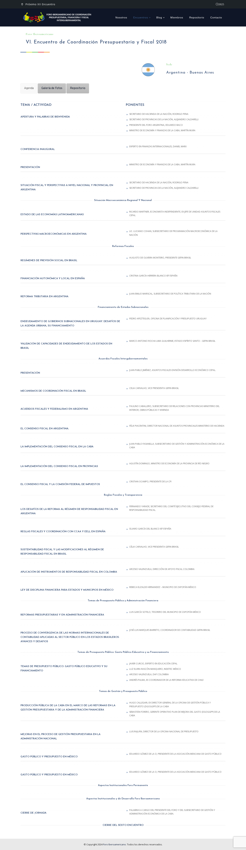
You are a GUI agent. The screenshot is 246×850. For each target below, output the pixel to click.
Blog (159, 17)
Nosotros (121, 17)
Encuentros (140, 17)
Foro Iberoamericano (114, 844)
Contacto (216, 17)
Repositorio (196, 17)
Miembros (176, 17)
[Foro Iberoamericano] (58, 17)
